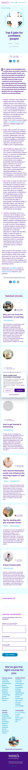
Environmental (6, 683)
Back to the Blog (6, 8)
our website (13, 268)
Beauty (4, 685)
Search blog (21, 2)
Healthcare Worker (18, 695)
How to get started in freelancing (12, 425)
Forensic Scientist (18, 703)
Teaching (17, 43)
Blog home (13, 2)
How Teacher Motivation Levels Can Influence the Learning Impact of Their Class (14, 474)
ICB (16, 721)
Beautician (18, 685)
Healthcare (5, 682)
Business (11, 43)
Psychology (19, 698)
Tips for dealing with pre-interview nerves (12, 521)
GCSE (17, 716)
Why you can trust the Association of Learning (13, 315)
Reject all (8, 390)
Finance (4, 700)
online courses (6, 272)
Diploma (18, 720)
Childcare (5, 693)
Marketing (5, 687)
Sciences (5, 689)
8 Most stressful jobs (12, 565)
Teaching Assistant (18, 681)
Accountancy (19, 683)
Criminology (6, 695)
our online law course (15, 122)
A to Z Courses (20, 712)
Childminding (19, 693)
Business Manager (18, 690)
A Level (17, 714)
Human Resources (5, 697)
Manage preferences (14, 394)
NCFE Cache (19, 718)
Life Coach (18, 700)
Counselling (19, 687)
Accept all (19, 390)
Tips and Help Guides (14, 46)
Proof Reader (19, 706)
